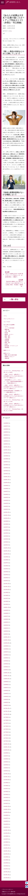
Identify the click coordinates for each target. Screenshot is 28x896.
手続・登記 (7, 337)
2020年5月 (6, 622)
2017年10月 (6, 714)
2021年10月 (6, 589)
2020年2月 (6, 631)
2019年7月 (6, 652)
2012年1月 (6, 868)
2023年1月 (6, 545)
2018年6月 (6, 690)
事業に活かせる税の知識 (11, 355)
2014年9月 (6, 815)
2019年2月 (6, 666)
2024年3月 (6, 503)
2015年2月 (6, 800)
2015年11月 (6, 776)
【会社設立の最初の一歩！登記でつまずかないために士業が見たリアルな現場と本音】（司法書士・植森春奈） (14, 284)
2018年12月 (6, 672)
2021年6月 (6, 601)
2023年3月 (6, 539)
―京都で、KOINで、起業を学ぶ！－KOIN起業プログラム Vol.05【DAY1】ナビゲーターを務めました (13, 405)
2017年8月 (6, 720)
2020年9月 (6, 610)
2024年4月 (6, 500)
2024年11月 (6, 479)
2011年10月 (6, 877)
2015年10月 (6, 779)
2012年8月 (6, 859)
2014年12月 (6, 806)
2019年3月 (6, 663)
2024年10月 (6, 482)
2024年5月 (6, 497)
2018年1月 (6, 705)
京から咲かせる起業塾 (9, 324)
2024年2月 (6, 506)
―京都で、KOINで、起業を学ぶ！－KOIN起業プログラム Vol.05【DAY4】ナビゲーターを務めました (13, 376)
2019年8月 (6, 649)
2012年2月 (6, 865)
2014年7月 (6, 818)
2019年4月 (6, 660)
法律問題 (7, 339)
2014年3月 (6, 824)
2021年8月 (6, 595)
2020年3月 (6, 628)
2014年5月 (6, 821)
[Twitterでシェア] (26, 882)
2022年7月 (6, 562)
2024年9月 (6, 485)
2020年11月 (6, 607)
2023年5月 (6, 533)
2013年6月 (6, 842)
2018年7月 (6, 687)
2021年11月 (6, 586)
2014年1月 (6, 827)
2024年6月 (6, 494)
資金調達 (7, 347)
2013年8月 (6, 836)
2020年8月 (6, 613)
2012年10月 (6, 854)
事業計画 (7, 329)
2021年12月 (6, 583)
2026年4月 (6, 435)
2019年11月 (6, 640)
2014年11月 (6, 809)
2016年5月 (6, 761)
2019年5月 (6, 657)
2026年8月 (6, 423)
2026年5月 (6, 432)
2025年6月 (6, 464)
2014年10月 (6, 812)
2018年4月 (6, 696)
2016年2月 (6, 767)
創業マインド (7, 350)
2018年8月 (6, 684)
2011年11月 (6, 874)
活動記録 (7, 358)
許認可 (6, 344)
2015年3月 (6, 797)
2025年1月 (6, 473)
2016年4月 (6, 764)
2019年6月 (6, 654)
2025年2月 (6, 470)
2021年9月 (6, 592)
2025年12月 (6, 446)
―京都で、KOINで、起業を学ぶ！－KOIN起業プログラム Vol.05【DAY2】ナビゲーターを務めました (13, 396)
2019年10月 (6, 643)
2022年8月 (6, 559)
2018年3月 (6, 699)
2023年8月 (6, 524)
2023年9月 (6, 521)
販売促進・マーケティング (11, 345)
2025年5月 (6, 467)
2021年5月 (6, 604)
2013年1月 (6, 845)
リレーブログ (7, 321)
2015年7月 (6, 788)
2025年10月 (6, 452)
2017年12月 (6, 708)
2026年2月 (6, 441)
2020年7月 (6, 616)
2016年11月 (6, 747)
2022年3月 (6, 574)
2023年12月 (6, 512)
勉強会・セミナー (9, 334)
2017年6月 (6, 726)
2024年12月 (6, 476)
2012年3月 (6, 862)
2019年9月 (6, 646)
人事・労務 (7, 331)
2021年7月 (6, 598)
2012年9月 (6, 857)
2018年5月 (6, 693)
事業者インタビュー (9, 356)
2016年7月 (6, 755)
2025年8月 (6, 458)
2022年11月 (6, 550)
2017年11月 (6, 711)
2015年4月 (6, 794)
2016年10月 (6, 750)
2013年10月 (6, 833)
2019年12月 (6, 637)
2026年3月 (6, 438)
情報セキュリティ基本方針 (8, 891)
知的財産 (7, 340)
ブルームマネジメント (9, 318)
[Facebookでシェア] (26, 886)
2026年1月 (6, 444)
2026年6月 (6, 429)
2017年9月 (6, 717)
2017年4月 (6, 732)
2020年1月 (6, 634)
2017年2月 (6, 738)
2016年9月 (6, 753)
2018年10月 (6, 678)
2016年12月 (6, 744)
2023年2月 (6, 542)
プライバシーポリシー (7, 889)
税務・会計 (7, 342)
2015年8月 (6, 785)
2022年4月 (6, 571)
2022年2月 (6, 577)
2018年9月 (6, 681)
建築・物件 (7, 336)
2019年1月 (6, 669)
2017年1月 (6, 741)
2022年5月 (6, 568)
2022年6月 (6, 565)
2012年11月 (6, 851)
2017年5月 (6, 729)
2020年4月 (6, 625)
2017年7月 (6, 723)
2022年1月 (6, 580)
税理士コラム (7, 353)
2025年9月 (6, 455)
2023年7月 (6, 527)
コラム (10, 31)
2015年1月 (6, 803)
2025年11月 (6, 449)
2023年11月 (6, 515)
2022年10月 (6, 553)
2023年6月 (6, 530)
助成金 (6, 332)
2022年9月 (6, 556)
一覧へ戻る (14, 299)
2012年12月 (6, 848)
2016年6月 (6, 758)
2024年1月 (6, 509)
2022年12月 (6, 548)
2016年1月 (6, 770)
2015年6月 (6, 791)
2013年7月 (6, 839)
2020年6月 (6, 619)
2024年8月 (6, 488)
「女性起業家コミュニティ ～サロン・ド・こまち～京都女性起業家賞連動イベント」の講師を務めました (13, 381)
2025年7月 (6, 461)
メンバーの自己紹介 (9, 328)
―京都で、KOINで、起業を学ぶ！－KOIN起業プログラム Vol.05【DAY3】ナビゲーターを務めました (13, 387)
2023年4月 (6, 536)
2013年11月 (6, 830)
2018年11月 (6, 675)
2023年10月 (6, 518)
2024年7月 (6, 491)
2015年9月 (6, 782)
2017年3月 (6, 735)
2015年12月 (6, 773)
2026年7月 (6, 426)
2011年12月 (6, 871)
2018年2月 (6, 702)
